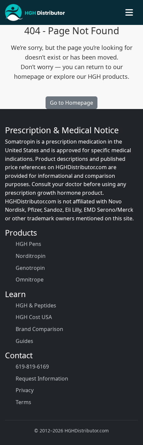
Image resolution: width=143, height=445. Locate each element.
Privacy (25, 390)
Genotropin (30, 268)
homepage (29, 76)
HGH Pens (28, 244)
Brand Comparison (39, 329)
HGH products (108, 76)
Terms (23, 402)
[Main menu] (129, 12)
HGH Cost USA (34, 317)
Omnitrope (30, 279)
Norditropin (31, 256)
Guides (24, 341)
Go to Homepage (71, 102)
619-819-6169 (32, 366)
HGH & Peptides (36, 305)
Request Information (42, 378)
